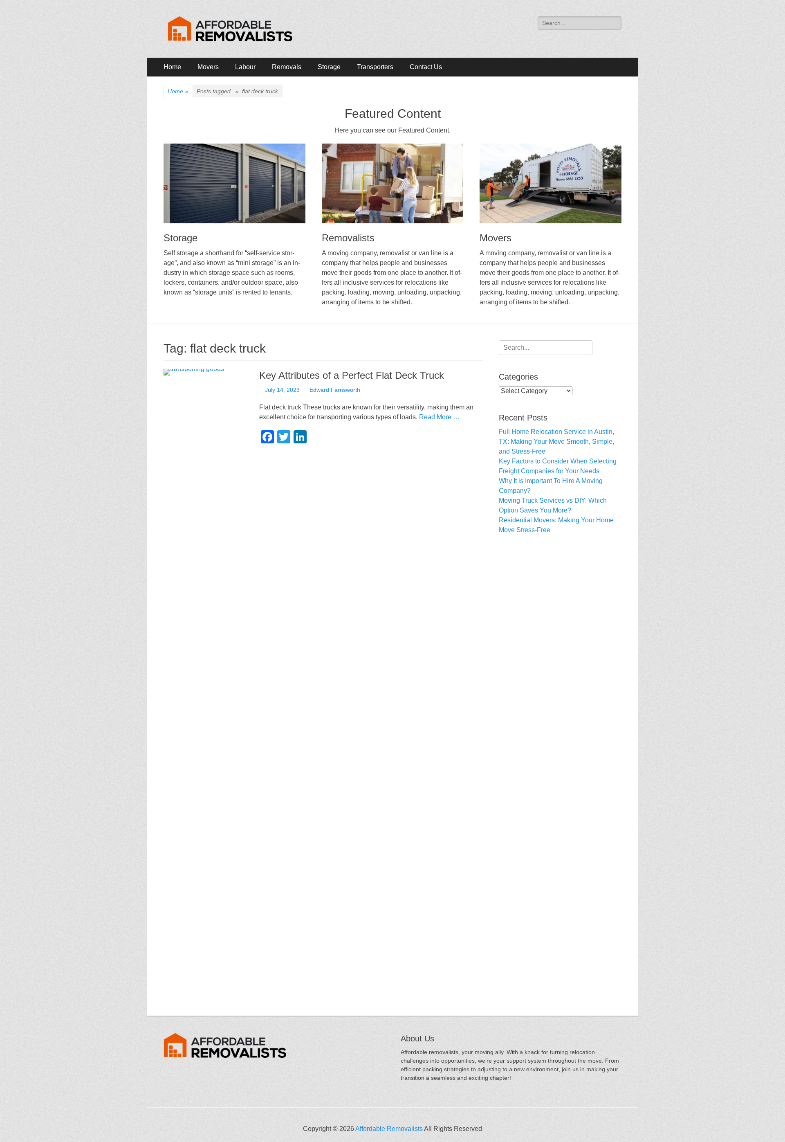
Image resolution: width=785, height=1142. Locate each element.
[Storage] (234, 183)
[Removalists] (393, 183)
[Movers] (550, 183)
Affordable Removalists (389, 1128)
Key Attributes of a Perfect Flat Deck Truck (351, 375)
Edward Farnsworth (335, 390)
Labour (245, 66)
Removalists (348, 237)
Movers (208, 66)
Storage (329, 66)
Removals (286, 66)
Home (172, 66)
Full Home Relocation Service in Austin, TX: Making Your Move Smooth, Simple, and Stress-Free (556, 441)
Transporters (375, 66)
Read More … (439, 417)
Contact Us (426, 66)
